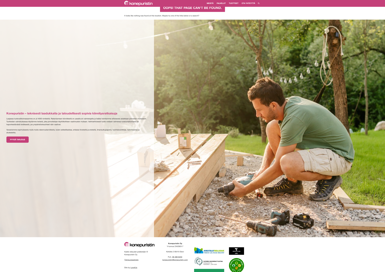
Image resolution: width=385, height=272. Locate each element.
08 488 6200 (177, 257)
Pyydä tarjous (17, 139)
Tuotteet (233, 3)
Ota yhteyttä (248, 3)
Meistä (210, 3)
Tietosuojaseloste (131, 260)
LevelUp (134, 267)
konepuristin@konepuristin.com (175, 260)
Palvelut (221, 3)
